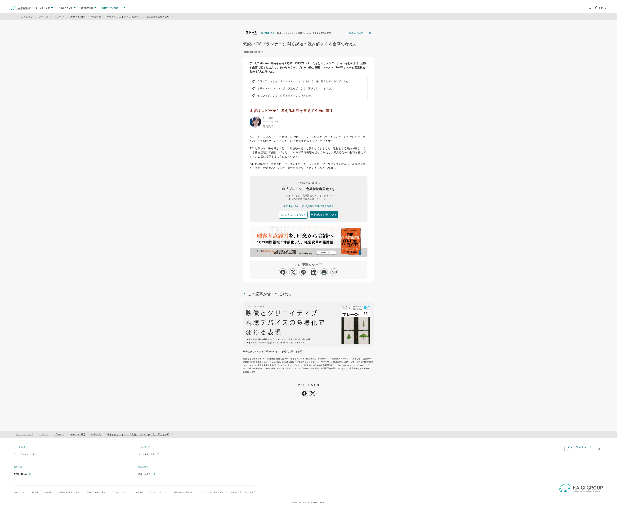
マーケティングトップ (24, 454)
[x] (293, 272)
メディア (43, 16)
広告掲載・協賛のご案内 (97, 492)
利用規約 (141, 492)
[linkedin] (313, 272)
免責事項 (50, 492)
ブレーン (59, 16)
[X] (312, 393)
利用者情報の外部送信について (187, 492)
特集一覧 (96, 16)
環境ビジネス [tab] (87, 7)
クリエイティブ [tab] (65, 7)
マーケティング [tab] (43, 7)
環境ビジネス (144, 473)
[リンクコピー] (334, 272)
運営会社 (36, 492)
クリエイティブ (24, 16)
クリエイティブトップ (148, 454)
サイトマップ (250, 492)
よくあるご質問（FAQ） (216, 492)
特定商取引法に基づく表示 (71, 492)
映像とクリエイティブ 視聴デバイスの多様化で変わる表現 (138, 16)
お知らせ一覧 (20, 492)
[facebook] (282, 272)
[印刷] (324, 272)
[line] (303, 272)
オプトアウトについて (160, 492)
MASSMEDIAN (20, 473)
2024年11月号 (78, 16)
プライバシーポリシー (122, 492)
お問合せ (236, 492)
